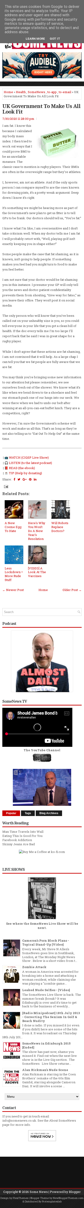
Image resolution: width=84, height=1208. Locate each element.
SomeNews (36, 92)
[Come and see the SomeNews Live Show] (42, 919)
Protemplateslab (52, 1201)
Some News (39, 1192)
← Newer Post (13, 590)
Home (8, 92)
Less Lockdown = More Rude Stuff (14, 574)
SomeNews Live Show (48, 923)
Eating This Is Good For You (22, 836)
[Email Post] (5, 486)
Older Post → (72, 590)
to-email (65, 92)
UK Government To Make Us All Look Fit (41, 108)
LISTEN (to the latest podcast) (30, 463)
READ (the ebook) (22, 468)
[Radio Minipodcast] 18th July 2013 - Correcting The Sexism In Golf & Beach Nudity (51, 1017)
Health (21, 92)
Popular (11, 813)
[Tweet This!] (18, 479)
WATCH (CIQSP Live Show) (29, 457)
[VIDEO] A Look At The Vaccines (37, 572)
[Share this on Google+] (24, 479)
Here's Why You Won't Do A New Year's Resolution (36, 531)
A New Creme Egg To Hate (13, 527)
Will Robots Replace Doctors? (59, 527)
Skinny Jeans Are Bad (18, 844)
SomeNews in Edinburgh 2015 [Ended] (46, 1045)
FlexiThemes (20, 1198)
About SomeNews (62, 1120)
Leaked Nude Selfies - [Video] (46, 990)
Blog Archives (48, 813)
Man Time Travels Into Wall (22, 831)
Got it (55, 38)
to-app (52, 92)
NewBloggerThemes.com (68, 1198)
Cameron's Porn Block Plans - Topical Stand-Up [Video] (45, 942)
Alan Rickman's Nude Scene (45, 1070)
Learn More (35, 38)
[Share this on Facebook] (14, 479)
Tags (28, 813)
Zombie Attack (34, 967)
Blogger (75, 1192)
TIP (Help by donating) (25, 473)
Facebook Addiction (17, 840)
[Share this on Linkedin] (35, 479)
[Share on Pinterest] (30, 479)
